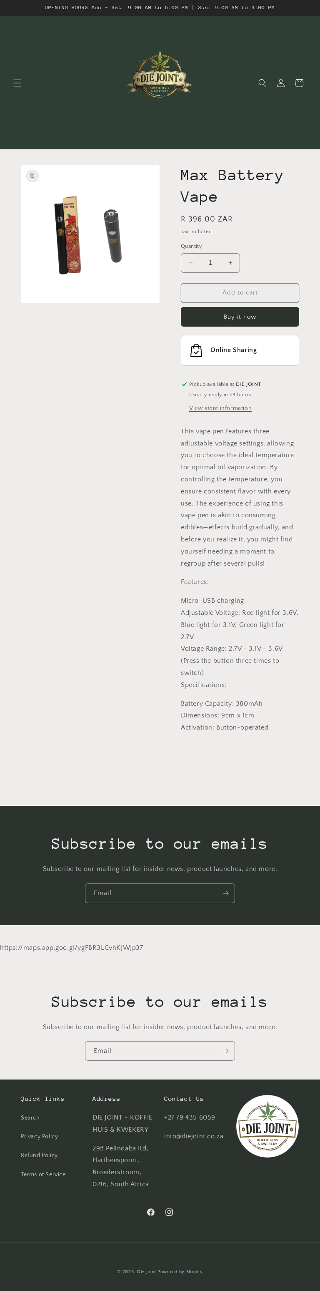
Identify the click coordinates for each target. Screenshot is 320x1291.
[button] (17, 83)
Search (30, 1118)
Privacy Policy (39, 1136)
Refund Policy (39, 1155)
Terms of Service (43, 1174)
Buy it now (240, 316)
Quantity (191, 246)
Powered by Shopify (180, 1271)
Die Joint (146, 1271)
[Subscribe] (225, 893)
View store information (220, 408)
